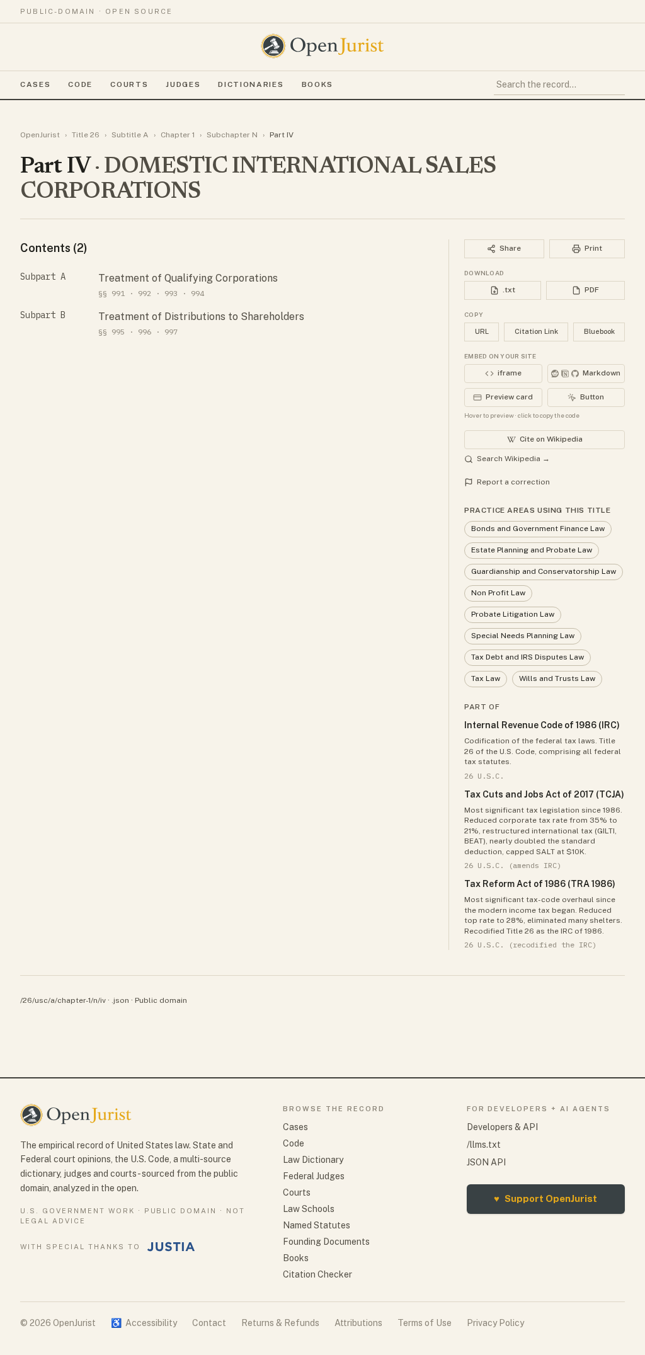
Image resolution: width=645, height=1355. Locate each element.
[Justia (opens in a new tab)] (171, 1247)
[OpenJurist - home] (322, 46)
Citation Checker (317, 1274)
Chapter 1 (178, 134)
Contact (209, 1323)
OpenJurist (40, 134)
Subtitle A (130, 134)
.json (120, 1000)
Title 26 (86, 134)
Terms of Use (424, 1323)
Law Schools (308, 1209)
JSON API (486, 1162)
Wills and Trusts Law (557, 678)
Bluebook (599, 331)
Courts (129, 84)
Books (317, 84)
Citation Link (536, 331)
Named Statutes (316, 1225)
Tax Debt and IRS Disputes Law (527, 657)
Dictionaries (250, 84)
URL (482, 331)
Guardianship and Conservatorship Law (543, 571)
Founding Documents (326, 1242)
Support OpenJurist (545, 1198)
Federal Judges (314, 1176)
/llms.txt (484, 1145)
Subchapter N (232, 134)
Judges (183, 84)
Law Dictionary (313, 1160)
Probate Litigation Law (512, 614)
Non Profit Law (498, 592)
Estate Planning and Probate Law (531, 550)
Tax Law (485, 678)
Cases (35, 84)
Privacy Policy (495, 1323)
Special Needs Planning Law (522, 635)
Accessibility (144, 1323)
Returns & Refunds (280, 1323)
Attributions (358, 1323)
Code (80, 84)
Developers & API (502, 1127)
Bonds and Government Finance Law (538, 528)
